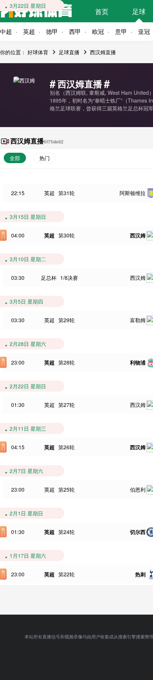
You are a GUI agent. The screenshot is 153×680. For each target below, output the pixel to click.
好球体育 (37, 52)
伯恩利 (138, 489)
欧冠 (98, 31)
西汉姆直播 (103, 52)
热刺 (140, 574)
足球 (139, 11)
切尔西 (138, 531)
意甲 (121, 31)
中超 (6, 31)
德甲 (52, 31)
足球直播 (69, 52)
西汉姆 (138, 235)
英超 (29, 31)
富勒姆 (138, 320)
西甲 (75, 31)
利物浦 (138, 362)
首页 (101, 11)
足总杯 (48, 277)
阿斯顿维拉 (133, 193)
